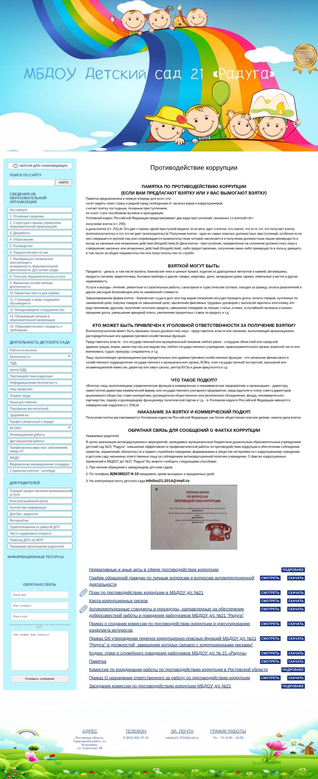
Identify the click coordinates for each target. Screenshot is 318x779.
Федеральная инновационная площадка (39, 464)
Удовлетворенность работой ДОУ (35, 527)
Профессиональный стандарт (32, 421)
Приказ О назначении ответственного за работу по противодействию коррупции (169, 677)
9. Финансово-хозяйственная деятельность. (31, 284)
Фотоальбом (19, 520)
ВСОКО (15, 428)
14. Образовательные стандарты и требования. (36, 328)
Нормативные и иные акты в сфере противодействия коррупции (153, 569)
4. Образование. (22, 239)
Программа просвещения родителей (37, 546)
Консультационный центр (29, 501)
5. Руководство (21, 246)
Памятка (97, 661)
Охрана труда (20, 395)
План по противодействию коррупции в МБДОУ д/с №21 (146, 592)
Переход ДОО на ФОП (26, 540)
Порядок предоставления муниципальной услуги (41, 492)
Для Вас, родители (24, 514)
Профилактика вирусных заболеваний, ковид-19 (39, 449)
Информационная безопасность (34, 382)
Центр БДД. (18, 369)
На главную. (19, 210)
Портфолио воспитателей (29, 408)
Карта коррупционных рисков (118, 600)
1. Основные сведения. (27, 216)
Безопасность (20, 356)
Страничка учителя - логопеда (32, 470)
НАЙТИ (63, 182)
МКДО (14, 457)
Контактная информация (28, 507)
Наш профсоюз (21, 389)
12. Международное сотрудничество (37, 310)
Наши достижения (23, 402)
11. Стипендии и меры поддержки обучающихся (34, 301)
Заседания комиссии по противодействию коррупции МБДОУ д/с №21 (160, 686)
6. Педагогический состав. (29, 252)
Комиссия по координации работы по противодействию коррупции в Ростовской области (178, 669)
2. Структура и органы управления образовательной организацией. (35, 224)
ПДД (13, 363)
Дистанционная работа (27, 441)
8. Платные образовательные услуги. (38, 276)
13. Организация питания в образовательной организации (32, 318)
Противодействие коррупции (31, 376)
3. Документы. (20, 233)
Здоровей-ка (19, 415)
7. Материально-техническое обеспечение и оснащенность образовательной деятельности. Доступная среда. (34, 264)
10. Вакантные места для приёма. (35, 293)
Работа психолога (23, 350)
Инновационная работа (27, 434)
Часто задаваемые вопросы (30, 533)
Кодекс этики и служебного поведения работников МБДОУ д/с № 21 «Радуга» (168, 653)
